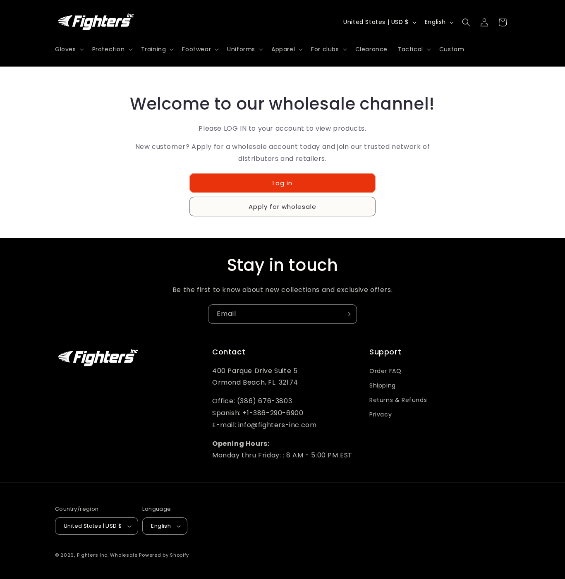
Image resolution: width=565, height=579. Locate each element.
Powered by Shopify (164, 555)
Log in (282, 183)
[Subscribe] (347, 314)
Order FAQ (385, 371)
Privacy (380, 414)
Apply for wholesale (282, 206)
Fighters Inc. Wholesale (107, 555)
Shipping (382, 385)
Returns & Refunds (398, 400)
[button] (68, 49)
